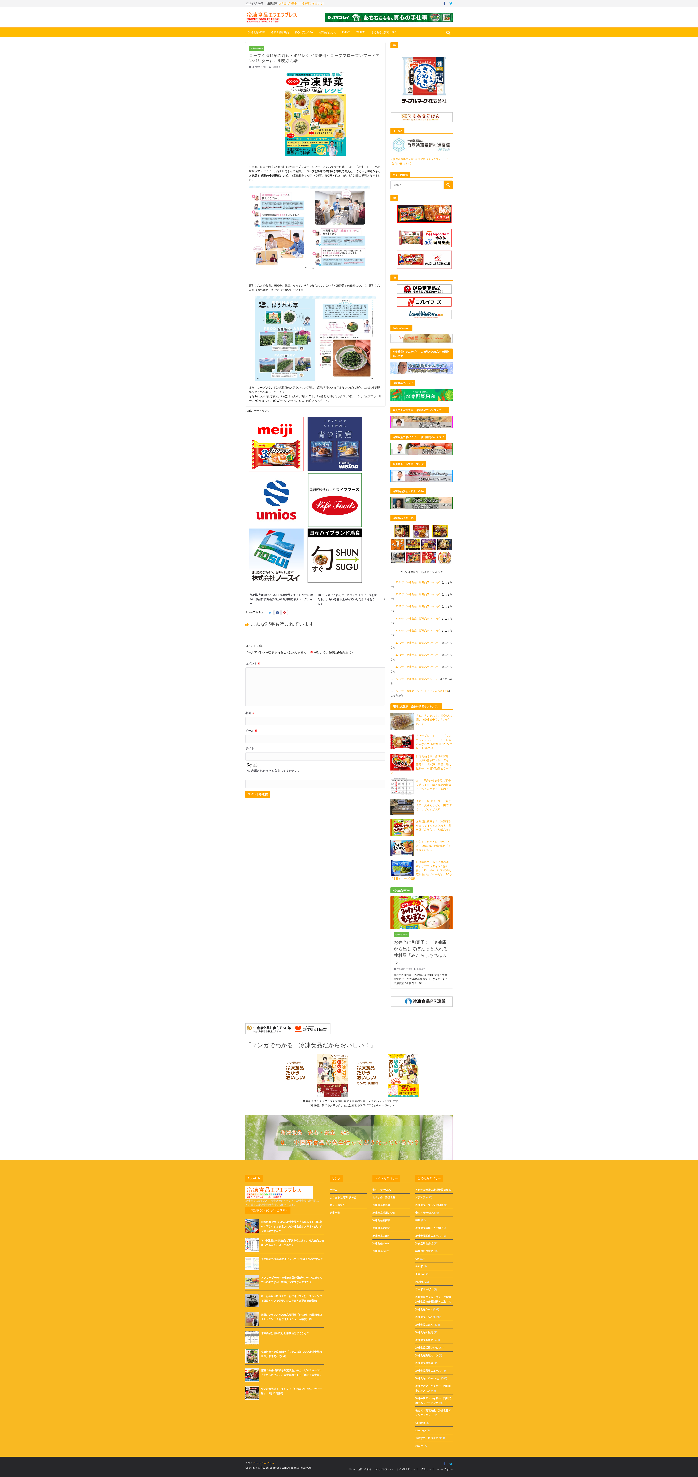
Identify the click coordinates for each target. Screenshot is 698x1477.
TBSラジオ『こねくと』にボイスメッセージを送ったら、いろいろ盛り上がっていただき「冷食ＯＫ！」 (349, 599)
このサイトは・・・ (384, 1469)
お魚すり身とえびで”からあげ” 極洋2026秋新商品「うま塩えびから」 (433, 846)
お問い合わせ (364, 1469)
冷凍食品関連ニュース (428, 1235)
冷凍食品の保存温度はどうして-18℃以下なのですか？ (292, 1259)
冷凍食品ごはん (327, 32)
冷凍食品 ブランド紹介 (429, 1205)
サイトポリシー (339, 1205)
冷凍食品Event (381, 1251)
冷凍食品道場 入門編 (428, 1228)
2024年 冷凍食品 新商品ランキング (418, 582)
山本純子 (276, 67)
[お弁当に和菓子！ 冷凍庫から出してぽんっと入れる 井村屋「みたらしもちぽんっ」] (421, 898)
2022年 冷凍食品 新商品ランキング (418, 606)
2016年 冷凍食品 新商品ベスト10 (416, 679)
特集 (417, 1220)
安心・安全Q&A (304, 32)
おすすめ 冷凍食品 (383, 1197)
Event (346, 32)
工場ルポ (420, 1274)
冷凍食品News (256, 32)
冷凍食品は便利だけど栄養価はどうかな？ (285, 1333)
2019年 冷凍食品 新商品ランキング (418, 642)
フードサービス (424, 1289)
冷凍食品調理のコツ (426, 1355)
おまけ (419, 1445)
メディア (420, 1197)
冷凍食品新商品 (280, 32)
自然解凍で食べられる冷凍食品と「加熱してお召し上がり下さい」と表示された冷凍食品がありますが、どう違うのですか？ (291, 1226)
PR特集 (419, 1281)
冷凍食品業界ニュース (428, 1370)
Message (420, 1430)
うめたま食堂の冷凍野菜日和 (431, 1189)
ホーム (333, 1189)
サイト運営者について (407, 1469)
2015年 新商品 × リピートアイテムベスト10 (422, 691)
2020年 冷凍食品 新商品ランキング (418, 630)
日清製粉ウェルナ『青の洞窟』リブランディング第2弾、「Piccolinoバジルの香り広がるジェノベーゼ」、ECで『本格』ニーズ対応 (421, 870)
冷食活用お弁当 (424, 1243)
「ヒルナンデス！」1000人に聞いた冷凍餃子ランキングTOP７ (434, 719)
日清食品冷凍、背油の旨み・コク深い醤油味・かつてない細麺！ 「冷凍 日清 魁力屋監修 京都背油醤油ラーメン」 (420, 764)
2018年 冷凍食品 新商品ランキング (418, 654)
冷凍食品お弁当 (381, 1205)
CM (417, 1258)
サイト (249, 748)
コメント (253, 663)
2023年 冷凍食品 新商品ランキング (418, 594)
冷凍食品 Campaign (427, 1378)
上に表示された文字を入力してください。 (273, 771)
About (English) (445, 1469)
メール (251, 731)
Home (352, 1469)
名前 (250, 713)
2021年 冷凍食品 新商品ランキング (418, 618)
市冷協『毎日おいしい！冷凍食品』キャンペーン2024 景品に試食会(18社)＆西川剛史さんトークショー (281, 599)
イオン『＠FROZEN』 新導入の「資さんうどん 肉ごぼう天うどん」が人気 (433, 805)
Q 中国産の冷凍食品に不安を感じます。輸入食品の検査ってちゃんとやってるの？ (433, 784)
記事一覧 (335, 1212)
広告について (427, 1469)
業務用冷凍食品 (424, 1251)
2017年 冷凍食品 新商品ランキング (418, 666)
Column (361, 32)
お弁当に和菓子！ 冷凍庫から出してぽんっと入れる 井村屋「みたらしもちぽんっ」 (433, 825)
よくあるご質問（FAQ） (385, 32)
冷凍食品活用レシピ (383, 1212)
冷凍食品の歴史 (381, 1228)
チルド (419, 1266)
